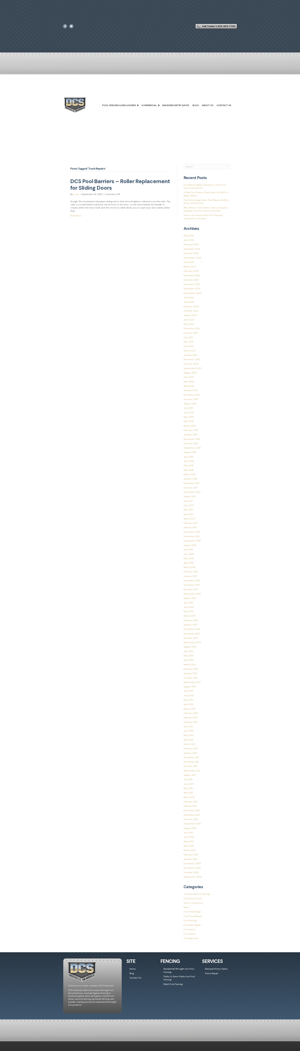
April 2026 (189, 240)
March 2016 (189, 567)
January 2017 (190, 527)
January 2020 (191, 390)
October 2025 (191, 253)
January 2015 (190, 624)
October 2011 (190, 766)
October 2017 (191, 487)
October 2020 (191, 363)
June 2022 (189, 319)
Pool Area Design (192, 911)
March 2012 (189, 744)
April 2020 (189, 386)
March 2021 (189, 350)
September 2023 (192, 293)
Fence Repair (211, 973)
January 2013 (190, 717)
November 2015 (192, 584)
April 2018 (189, 470)
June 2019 (189, 412)
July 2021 (188, 337)
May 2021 (188, 341)
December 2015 (192, 580)
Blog (195, 105)
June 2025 (189, 262)
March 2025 (190, 266)
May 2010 (189, 841)
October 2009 (191, 872)
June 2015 (189, 607)
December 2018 (192, 439)
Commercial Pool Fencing (197, 894)
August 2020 (190, 372)
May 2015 (188, 611)
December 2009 (192, 863)
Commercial (149, 105)
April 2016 (189, 562)
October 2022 (191, 310)
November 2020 (192, 359)
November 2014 (192, 633)
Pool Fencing (190, 920)
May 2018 (188, 465)
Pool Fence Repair (193, 916)
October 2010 (191, 819)
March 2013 (189, 708)
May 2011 (188, 788)
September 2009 (193, 876)
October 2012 (191, 722)
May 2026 (189, 235)
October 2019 (191, 399)
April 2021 (188, 346)
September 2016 (192, 540)
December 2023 (192, 284)
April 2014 (189, 660)
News (186, 907)
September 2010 (192, 823)
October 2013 (191, 677)
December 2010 (192, 810)
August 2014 (190, 646)
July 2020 (189, 377)
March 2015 (189, 615)
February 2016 (191, 571)
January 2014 (190, 673)
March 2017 (189, 518)
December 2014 (192, 629)
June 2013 (189, 695)
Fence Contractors (193, 902)
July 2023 (189, 297)
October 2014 (191, 638)
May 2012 (188, 735)
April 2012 (188, 739)
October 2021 (191, 332)
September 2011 (192, 770)
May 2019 (188, 416)
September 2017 (192, 492)
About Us (207, 105)
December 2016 (192, 532)
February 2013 (191, 713)
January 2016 (190, 576)
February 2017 (191, 523)
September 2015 (192, 593)
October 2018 (191, 443)
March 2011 (189, 797)
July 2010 (188, 832)
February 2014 (191, 669)
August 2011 (189, 775)
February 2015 (191, 620)
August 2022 (190, 315)
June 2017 (189, 505)
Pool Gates (189, 929)
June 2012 (189, 730)
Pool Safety (190, 933)
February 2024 (191, 279)
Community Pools (193, 898)
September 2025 (192, 257)
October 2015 (191, 589)
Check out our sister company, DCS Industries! (91, 985)
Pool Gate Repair (192, 924)
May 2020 (189, 381)
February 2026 (191, 244)
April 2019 (189, 421)
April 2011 (188, 792)
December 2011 (191, 757)
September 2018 (192, 447)
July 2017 (188, 501)
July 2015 (188, 602)
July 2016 (188, 549)
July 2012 (188, 726)
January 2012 (190, 753)
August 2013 (190, 686)
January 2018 (190, 478)
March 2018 (189, 474)
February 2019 (191, 430)
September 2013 (192, 682)
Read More (75, 215)
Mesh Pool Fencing (173, 984)
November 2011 (191, 761)
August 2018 (190, 452)
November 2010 (192, 814)
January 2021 (190, 355)
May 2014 (189, 655)
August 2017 (190, 496)
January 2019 (190, 434)
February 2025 (191, 271)
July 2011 (188, 779)
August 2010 (190, 828)
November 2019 (192, 394)
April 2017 (188, 514)
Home (133, 968)
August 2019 (190, 403)
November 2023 (192, 288)
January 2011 (190, 806)
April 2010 (189, 845)
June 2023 (189, 301)
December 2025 (192, 249)
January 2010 (190, 859)
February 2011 (190, 801)
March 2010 (190, 850)
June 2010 (189, 837)
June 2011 (188, 784)
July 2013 (188, 691)
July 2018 (188, 456)
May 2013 (188, 699)
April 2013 (188, 704)
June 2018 (189, 461)
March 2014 (190, 664)
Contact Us (224, 105)
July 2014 (188, 651)
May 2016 (188, 558)
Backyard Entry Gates (175, 105)
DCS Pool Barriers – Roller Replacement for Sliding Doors (120, 184)
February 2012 (191, 748)
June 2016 (189, 554)
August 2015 (190, 598)
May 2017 (188, 509)
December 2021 (192, 328)
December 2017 (192, 483)
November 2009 (192, 867)
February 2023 (191, 306)
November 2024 (192, 275)
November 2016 (192, 536)
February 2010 (191, 854)
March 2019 (189, 425)
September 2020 (193, 368)
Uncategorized (191, 938)
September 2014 (192, 642)
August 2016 (190, 545)
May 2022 (189, 324)
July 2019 (188, 408)
